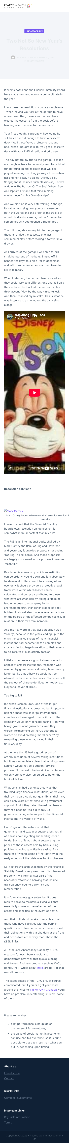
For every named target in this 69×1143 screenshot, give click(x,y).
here (40, 967)
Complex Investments (18, 1097)
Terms (8, 1122)
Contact (9, 1078)
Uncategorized (34, 31)
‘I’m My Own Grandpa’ (43, 989)
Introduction (12, 1073)
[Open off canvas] (63, 5)
